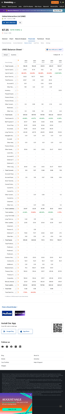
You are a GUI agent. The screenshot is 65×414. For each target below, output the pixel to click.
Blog (2, 355)
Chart (11, 39)
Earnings (48, 43)
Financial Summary (6, 43)
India (20, 6)
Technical (40, 39)
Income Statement (17, 43)
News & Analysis (20, 39)
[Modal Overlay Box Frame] (16, 403)
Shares (4, 6)
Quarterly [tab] (13, 54)
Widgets (3, 366)
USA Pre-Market (28, 6)
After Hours (38, 6)
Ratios (42, 43)
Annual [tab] (6, 54)
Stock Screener (12, 6)
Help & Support (38, 362)
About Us (36, 355)
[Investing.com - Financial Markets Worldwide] (10, 2)
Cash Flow (36, 43)
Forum (48, 39)
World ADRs (54, 6)
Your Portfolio (5, 362)
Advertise (36, 359)
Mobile (3, 359)
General (4, 39)
